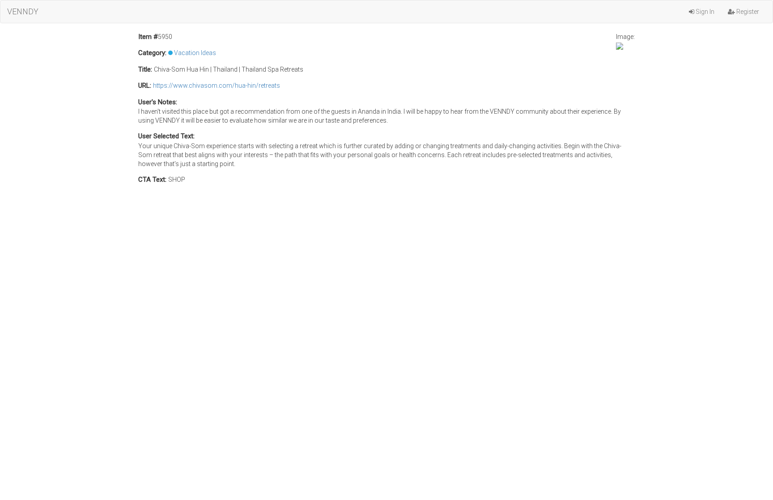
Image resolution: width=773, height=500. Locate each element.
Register (747, 11)
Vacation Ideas (195, 52)
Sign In (704, 11)
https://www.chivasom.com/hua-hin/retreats (216, 85)
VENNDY (22, 11)
